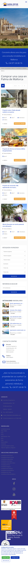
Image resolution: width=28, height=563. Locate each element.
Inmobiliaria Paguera (6, 466)
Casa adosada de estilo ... (16, 316)
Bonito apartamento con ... (16, 303)
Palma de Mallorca (8, 114)
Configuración (15, 557)
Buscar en (14, 276)
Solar (2, 440)
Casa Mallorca (18, 68)
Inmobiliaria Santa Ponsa (7, 455)
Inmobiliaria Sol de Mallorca (7, 470)
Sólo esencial (6, 560)
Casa (2, 432)
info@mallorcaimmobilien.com (12, 363)
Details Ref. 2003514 (20, 160)
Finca (2, 434)
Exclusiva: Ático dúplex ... (16, 310)
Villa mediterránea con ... (16, 323)
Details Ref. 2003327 (20, 237)
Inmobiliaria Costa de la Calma (8, 463)
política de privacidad (10, 554)
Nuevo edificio (4, 442)
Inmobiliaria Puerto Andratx (7, 457)
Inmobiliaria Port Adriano (7, 468)
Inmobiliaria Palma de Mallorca (8, 474)
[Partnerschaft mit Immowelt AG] (6, 525)
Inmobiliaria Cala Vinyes (6, 461)
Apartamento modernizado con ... (17, 330)
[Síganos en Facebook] (14, 483)
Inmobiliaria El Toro (5, 464)
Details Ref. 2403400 (20, 123)
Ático (2, 438)
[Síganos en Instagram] (14, 489)
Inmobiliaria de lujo (5, 429)
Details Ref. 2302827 (20, 199)
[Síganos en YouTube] (14, 494)
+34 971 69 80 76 (15, 63)
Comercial (3, 444)
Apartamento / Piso (5, 436)
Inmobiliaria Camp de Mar (7, 459)
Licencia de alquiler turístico (7, 445)
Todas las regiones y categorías (8, 447)
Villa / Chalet (4, 431)
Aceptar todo (6, 557)
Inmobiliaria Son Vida (6, 472)
